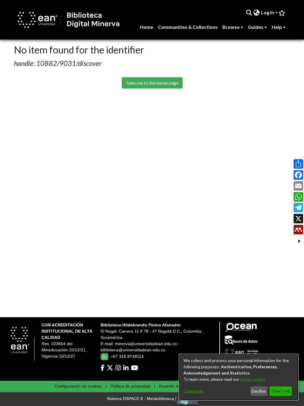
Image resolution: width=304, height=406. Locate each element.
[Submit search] (249, 12)
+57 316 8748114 (127, 356)
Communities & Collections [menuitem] (188, 27)
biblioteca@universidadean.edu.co (133, 349)
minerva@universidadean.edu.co (146, 343)
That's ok (280, 391)
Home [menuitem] (146, 27)
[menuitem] (256, 12)
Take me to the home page (152, 83)
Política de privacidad (130, 386)
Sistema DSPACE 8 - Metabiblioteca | (142, 398)
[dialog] (238, 377)
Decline (259, 391)
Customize (193, 391)
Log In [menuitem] (267, 12)
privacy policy (252, 379)
